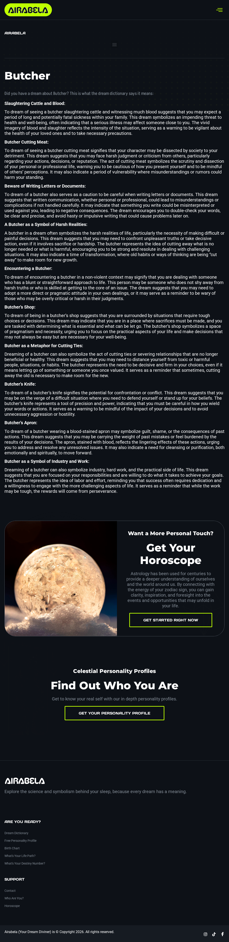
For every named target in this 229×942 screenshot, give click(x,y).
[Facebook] (223, 934)
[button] (114, 44)
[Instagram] (206, 934)
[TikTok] (214, 934)
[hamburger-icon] (219, 10)
